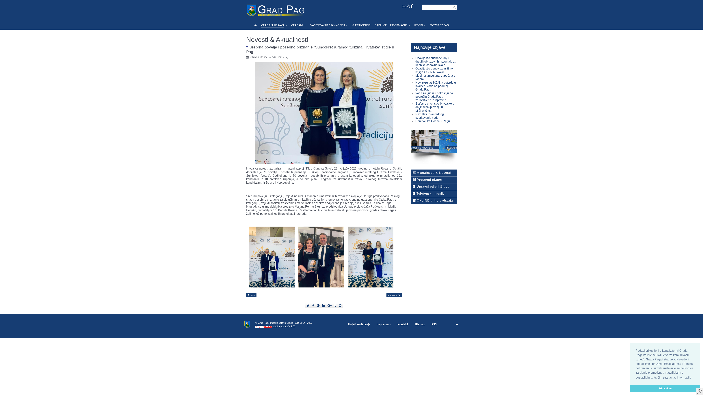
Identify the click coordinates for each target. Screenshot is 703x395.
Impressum (384, 324)
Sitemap (419, 324)
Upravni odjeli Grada (433, 186)
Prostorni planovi (430, 179)
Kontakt (402, 324)
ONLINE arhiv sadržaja (434, 200)
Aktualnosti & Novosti (433, 172)
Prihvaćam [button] (665, 388)
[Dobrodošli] (256, 25)
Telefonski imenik (430, 193)
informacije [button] (684, 377)
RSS (434, 324)
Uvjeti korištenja (359, 324)
